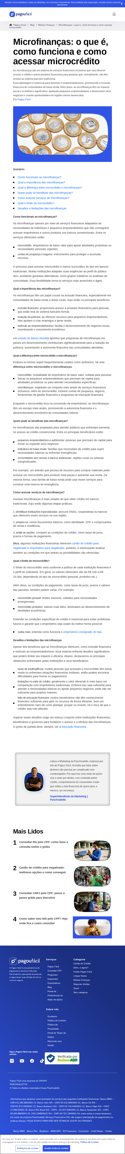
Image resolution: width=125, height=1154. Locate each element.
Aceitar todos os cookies (56, 1148)
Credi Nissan (97, 1131)
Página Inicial (19, 25)
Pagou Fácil (53, 966)
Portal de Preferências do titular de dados (55, 995)
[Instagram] (11, 1060)
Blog (32, 25)
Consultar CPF (55, 970)
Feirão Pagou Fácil (82, 972)
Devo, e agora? (80, 967)
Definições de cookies (28, 1148)
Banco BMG (19, 1131)
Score (76, 988)
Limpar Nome (80, 976)
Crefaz (108, 1131)
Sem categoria (80, 992)
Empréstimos (54, 983)
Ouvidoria (52, 1016)
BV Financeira (70, 1131)
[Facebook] (32, 1060)
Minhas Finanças (46, 25)
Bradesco (44, 1131)
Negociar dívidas (81, 984)
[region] (62, 1144)
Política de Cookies (57, 1020)
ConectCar (84, 1131)
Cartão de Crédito (82, 963)
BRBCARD (56, 1131)
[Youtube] (22, 1060)
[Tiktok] (42, 1060)
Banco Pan (32, 1131)
